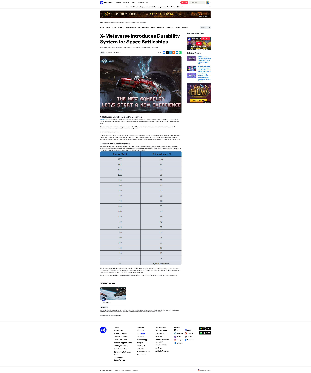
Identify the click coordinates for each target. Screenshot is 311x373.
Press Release (131, 27)
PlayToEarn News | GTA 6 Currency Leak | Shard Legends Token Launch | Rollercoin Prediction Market (154, 7)
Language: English (205, 370)
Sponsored (169, 27)
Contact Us (141, 346)
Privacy (121, 370)
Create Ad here (207, 102)
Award (177, 27)
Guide (153, 27)
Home (102, 27)
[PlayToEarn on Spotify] (205, 333)
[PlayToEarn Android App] (205, 328)
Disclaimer (128, 370)
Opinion (121, 27)
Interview (160, 27)
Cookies (135, 370)
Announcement (143, 27)
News (108, 27)
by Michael (109, 52)
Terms (116, 370)
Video (114, 27)
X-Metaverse (104, 119)
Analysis (185, 27)
